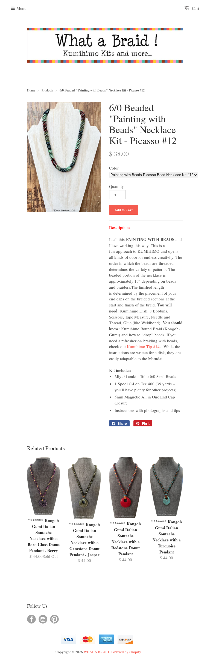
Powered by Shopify (126, 651)
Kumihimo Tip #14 (143, 346)
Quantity (116, 186)
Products (47, 90)
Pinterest (54, 619)
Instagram (43, 619)
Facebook (31, 619)
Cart (195, 8)
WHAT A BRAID (96, 651)
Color (114, 168)
